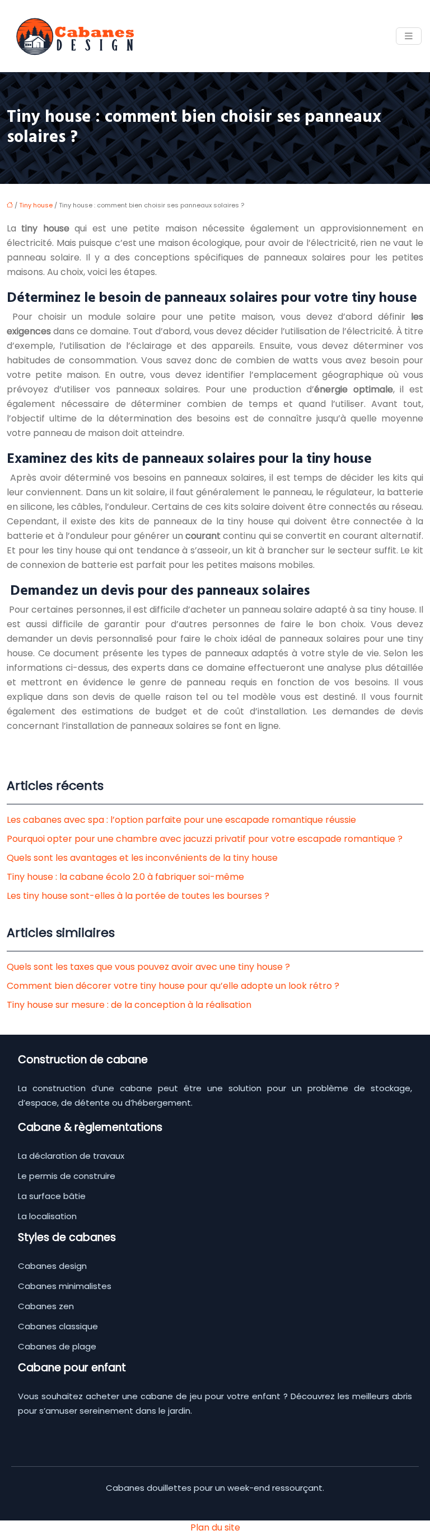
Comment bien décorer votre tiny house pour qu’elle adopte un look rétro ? (173, 985)
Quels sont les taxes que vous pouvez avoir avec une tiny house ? (148, 966)
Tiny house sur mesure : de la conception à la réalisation (129, 1004)
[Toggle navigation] (409, 36)
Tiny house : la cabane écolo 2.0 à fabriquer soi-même (125, 876)
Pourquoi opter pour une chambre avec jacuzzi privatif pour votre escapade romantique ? (205, 838)
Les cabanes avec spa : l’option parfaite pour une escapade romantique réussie (181, 819)
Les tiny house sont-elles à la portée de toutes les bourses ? (138, 895)
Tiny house (36, 205)
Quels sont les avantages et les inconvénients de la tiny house (142, 857)
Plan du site (215, 1527)
